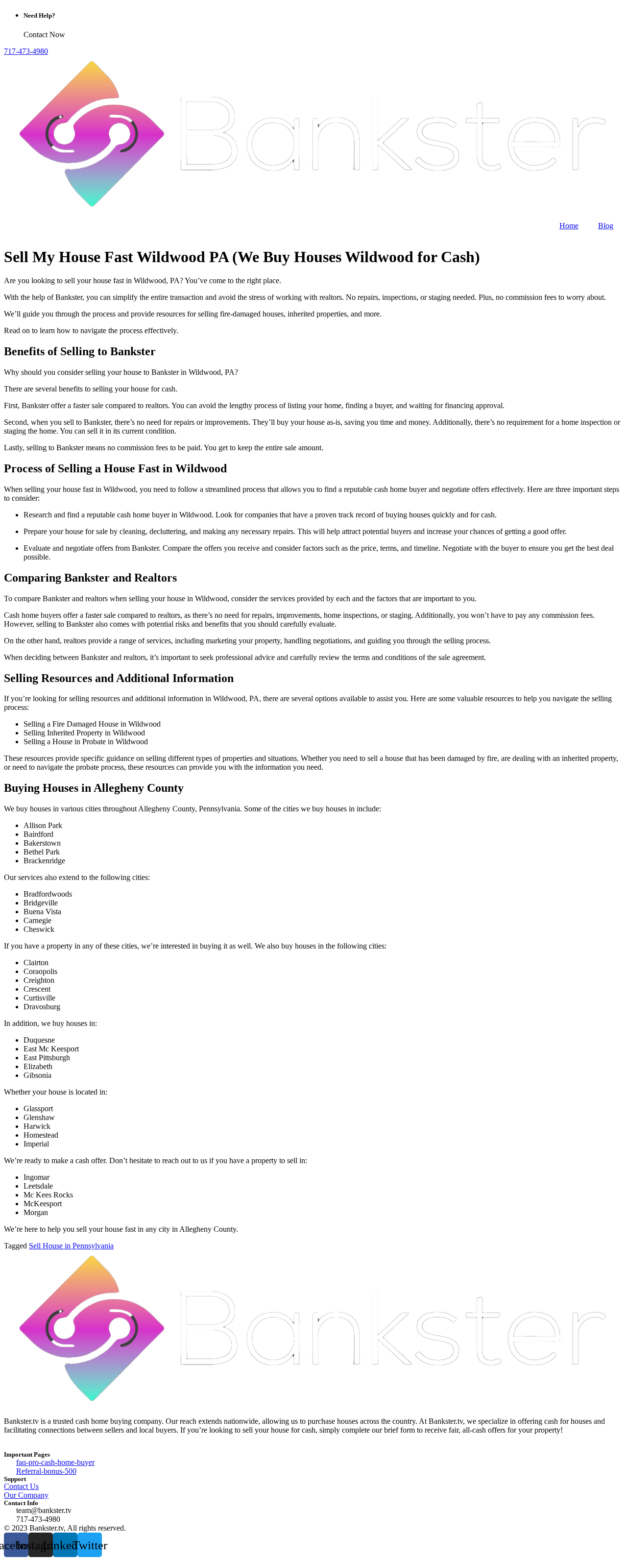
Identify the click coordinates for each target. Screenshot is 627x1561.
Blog (605, 225)
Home (569, 225)
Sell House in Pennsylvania (71, 1246)
